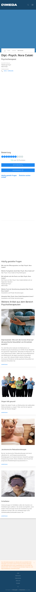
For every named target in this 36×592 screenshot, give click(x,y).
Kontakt (18, 583)
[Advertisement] (18, 29)
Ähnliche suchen (24, 175)
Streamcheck (22, 589)
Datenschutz (18, 578)
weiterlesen (4, 364)
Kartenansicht (17, 170)
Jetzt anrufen (17, 165)
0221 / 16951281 (8, 71)
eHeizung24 (14, 589)
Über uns (18, 580)
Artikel (3, 177)
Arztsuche (20, 50)
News (8, 50)
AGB (18, 573)
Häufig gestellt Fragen (9, 175)
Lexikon (14, 50)
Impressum (18, 575)
